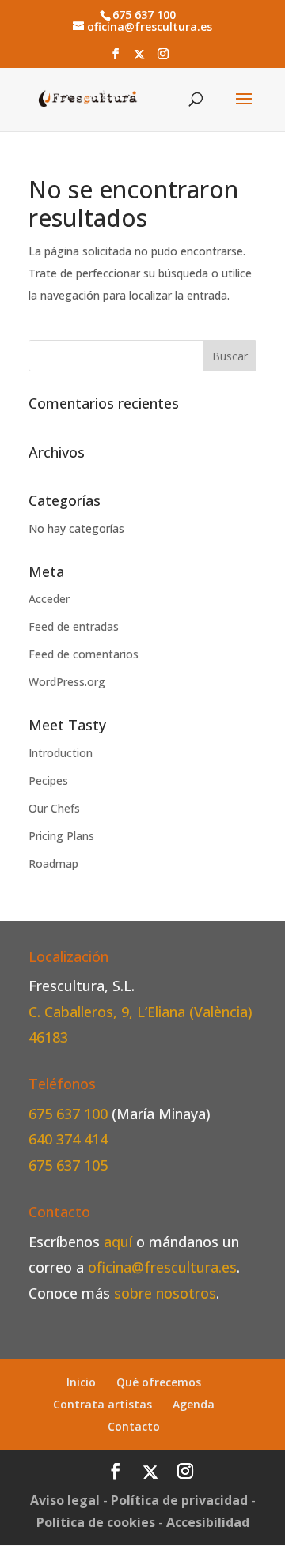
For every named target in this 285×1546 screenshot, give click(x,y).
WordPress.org (66, 681)
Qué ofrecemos (158, 1382)
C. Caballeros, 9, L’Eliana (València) (140, 1011)
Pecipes (48, 780)
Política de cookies (95, 1522)
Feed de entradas (73, 626)
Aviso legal (65, 1500)
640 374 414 (68, 1138)
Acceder (49, 598)
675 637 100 (70, 1113)
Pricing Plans (61, 835)
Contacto (134, 1426)
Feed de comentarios (83, 654)
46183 (48, 1037)
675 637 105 (68, 1165)
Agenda (194, 1404)
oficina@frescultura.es (162, 1267)
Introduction (60, 752)
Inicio (81, 1382)
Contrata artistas (102, 1404)
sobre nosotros (165, 1293)
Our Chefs (54, 808)
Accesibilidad (207, 1522)
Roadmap (53, 863)
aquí (118, 1241)
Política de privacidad (179, 1500)
